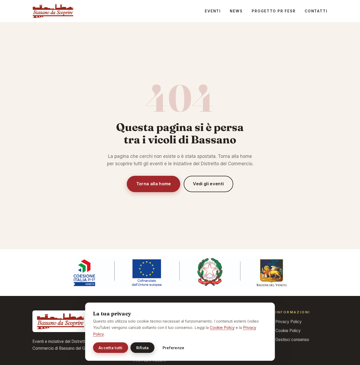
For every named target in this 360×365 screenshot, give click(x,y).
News (236, 11)
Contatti (316, 11)
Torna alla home (153, 183)
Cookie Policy (288, 330)
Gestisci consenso (292, 339)
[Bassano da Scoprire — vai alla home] (52, 11)
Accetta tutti (111, 347)
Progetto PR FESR (273, 11)
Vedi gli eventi (208, 183)
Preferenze (173, 347)
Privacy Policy (288, 321)
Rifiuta (142, 347)
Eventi (213, 11)
